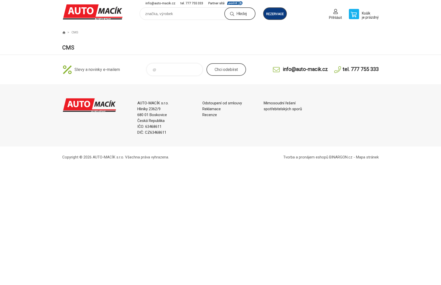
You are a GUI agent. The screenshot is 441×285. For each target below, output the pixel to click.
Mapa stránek (367, 157)
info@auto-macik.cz (160, 3)
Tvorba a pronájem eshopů (305, 157)
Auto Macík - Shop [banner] (93, 12)
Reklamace (211, 109)
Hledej (241, 13)
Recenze (209, 115)
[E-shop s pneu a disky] (63, 32)
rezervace (275, 14)
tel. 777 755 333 (191, 3)
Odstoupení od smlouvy (222, 103)
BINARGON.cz (340, 157)
